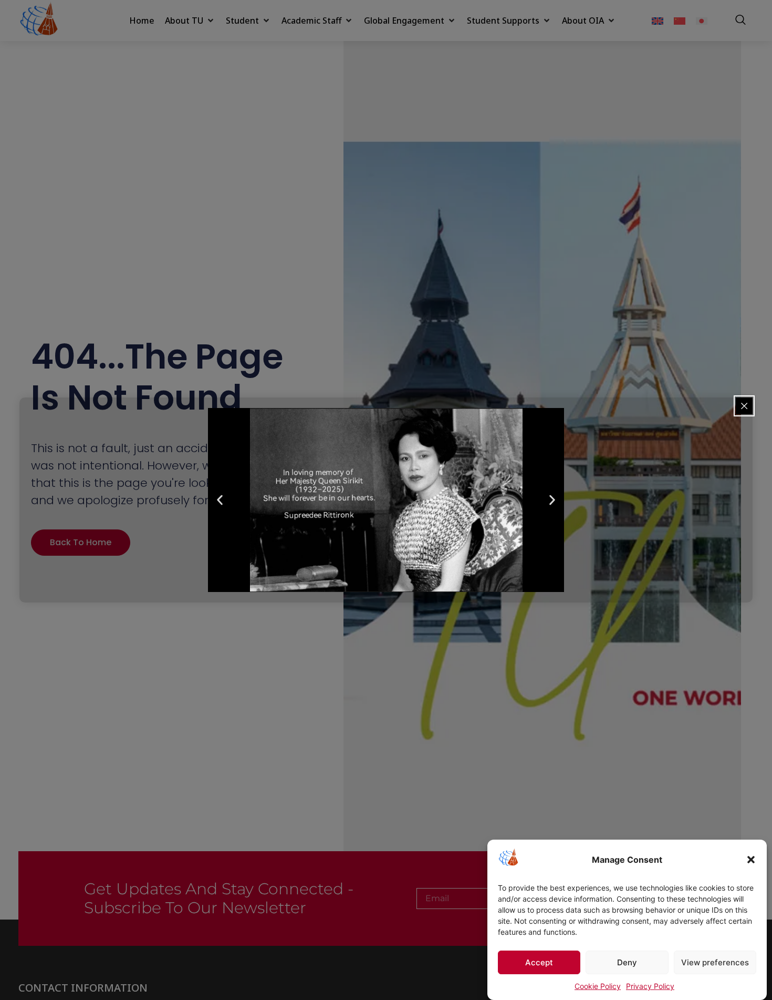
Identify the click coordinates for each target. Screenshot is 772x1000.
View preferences (715, 962)
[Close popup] (744, 405)
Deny (627, 962)
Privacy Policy (650, 986)
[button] (751, 859)
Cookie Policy (598, 986)
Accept (539, 962)
